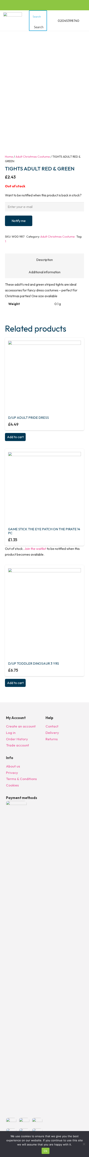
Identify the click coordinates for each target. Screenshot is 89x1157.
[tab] (44, 259)
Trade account (17, 745)
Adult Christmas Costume (33, 156)
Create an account (21, 726)
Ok (45, 1150)
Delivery (52, 732)
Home (9, 156)
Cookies (12, 785)
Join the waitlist (35, 549)
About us (13, 766)
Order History (17, 739)
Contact (52, 726)
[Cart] (83, 20)
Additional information (44, 272)
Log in (11, 732)
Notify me (19, 221)
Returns (52, 739)
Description (44, 260)
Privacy (12, 772)
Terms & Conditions (21, 779)
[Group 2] (12, 20)
